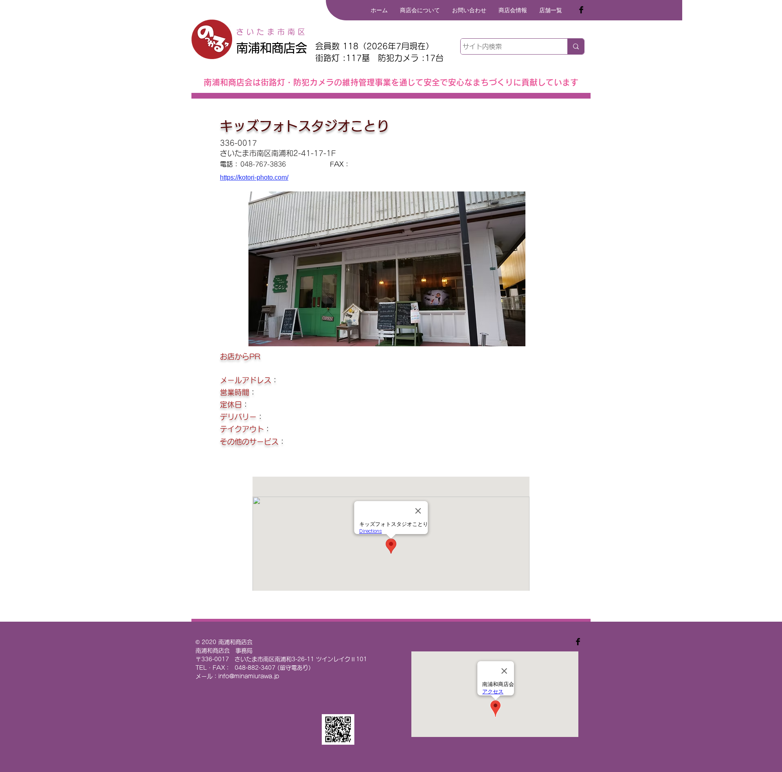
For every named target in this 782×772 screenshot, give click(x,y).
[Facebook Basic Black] (581, 9)
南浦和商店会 (271, 48)
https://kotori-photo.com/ (254, 177)
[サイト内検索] (575, 46)
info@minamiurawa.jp (248, 676)
